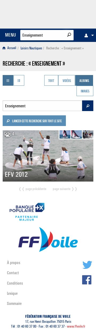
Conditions (15, 283)
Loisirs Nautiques (31, 48)
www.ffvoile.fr (76, 326)
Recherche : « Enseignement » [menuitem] (65, 48)
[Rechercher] (69, 34)
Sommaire (14, 303)
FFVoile (68, 13)
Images (85, 91)
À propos (13, 262)
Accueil (11, 48)
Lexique (12, 293)
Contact (13, 272)
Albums (84, 81)
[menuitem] (87, 35)
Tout (51, 81)
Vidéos (67, 81)
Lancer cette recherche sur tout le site (37, 121)
